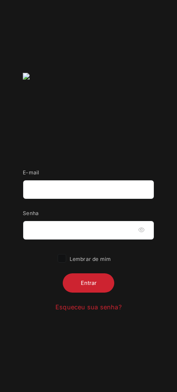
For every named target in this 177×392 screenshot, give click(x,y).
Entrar (89, 283)
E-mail (31, 172)
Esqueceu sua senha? (88, 307)
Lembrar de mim (89, 259)
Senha (31, 213)
